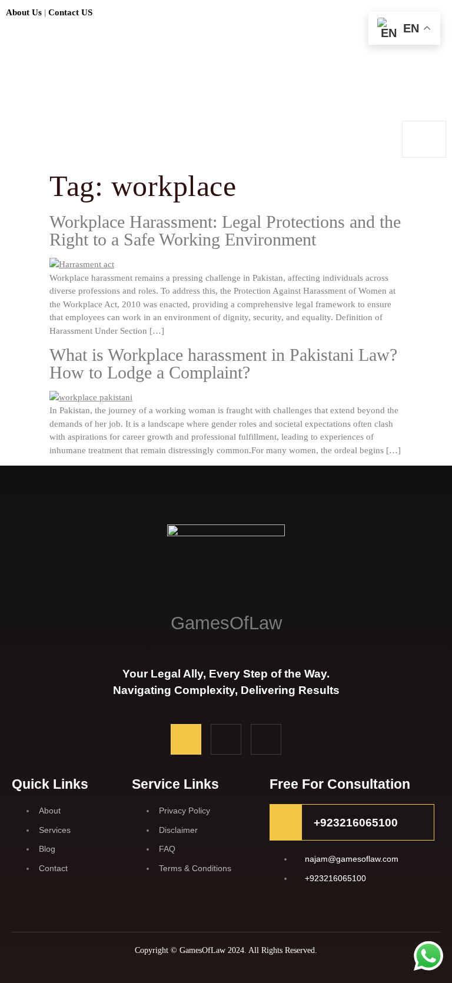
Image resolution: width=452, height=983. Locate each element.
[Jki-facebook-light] (186, 739)
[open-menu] (424, 139)
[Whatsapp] (266, 739)
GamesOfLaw (226, 623)
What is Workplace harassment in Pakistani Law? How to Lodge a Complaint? (223, 363)
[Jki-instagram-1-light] (226, 739)
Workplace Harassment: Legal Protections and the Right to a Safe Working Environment (225, 230)
